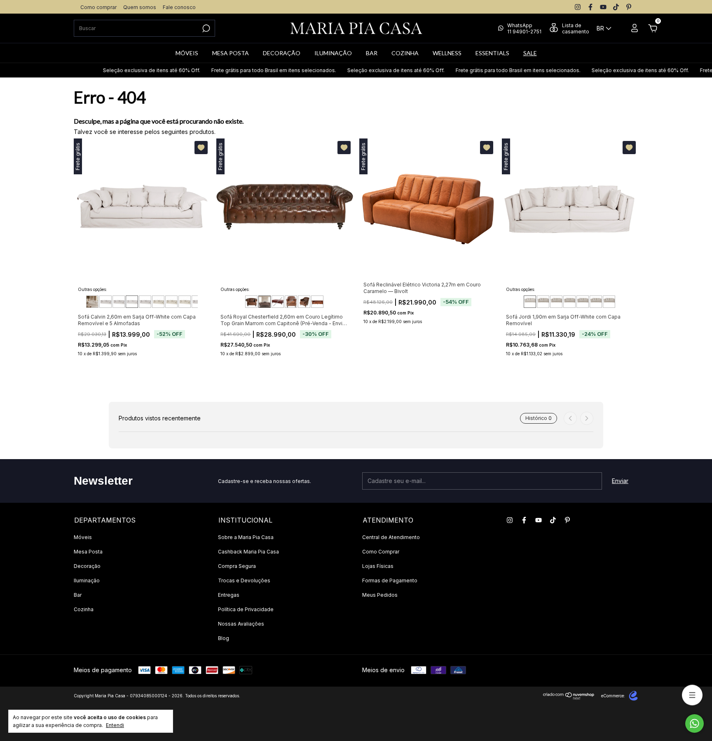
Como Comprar (380, 552)
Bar (78, 595)
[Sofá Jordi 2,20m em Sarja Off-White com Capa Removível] (556, 301)
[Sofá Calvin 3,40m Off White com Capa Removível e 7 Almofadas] (184, 301)
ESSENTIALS (492, 52)
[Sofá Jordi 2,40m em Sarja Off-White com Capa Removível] (569, 301)
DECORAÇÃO (281, 52)
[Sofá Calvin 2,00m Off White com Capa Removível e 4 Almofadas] (92, 301)
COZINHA (405, 52)
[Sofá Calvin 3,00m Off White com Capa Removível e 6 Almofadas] (158, 301)
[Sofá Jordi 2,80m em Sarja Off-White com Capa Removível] (596, 301)
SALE (530, 52)
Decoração (87, 566)
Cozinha (84, 609)
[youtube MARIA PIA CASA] (603, 7)
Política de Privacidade (246, 609)
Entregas (228, 595)
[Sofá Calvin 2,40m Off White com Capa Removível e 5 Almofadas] (118, 301)
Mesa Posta (88, 552)
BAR (371, 52)
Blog (223, 638)
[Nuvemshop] (569, 697)
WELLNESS (447, 52)
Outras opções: (92, 289)
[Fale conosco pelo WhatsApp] (694, 723)
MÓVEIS (187, 52)
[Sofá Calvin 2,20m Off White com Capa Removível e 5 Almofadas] (105, 301)
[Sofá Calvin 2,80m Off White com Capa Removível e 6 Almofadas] (145, 301)
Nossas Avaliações (241, 624)
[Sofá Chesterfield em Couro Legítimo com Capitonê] (317, 301)
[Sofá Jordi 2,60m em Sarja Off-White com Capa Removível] (582, 301)
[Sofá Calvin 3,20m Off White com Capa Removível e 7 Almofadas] (171, 301)
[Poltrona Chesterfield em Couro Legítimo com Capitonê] (304, 301)
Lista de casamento (575, 28)
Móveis (83, 537)
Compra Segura (237, 566)
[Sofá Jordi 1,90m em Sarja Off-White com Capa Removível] (530, 301)
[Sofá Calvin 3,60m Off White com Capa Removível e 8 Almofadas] (198, 301)
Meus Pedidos (380, 595)
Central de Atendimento (391, 537)
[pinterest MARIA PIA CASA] (628, 7)
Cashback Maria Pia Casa (248, 552)
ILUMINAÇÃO (333, 52)
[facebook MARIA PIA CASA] (590, 7)
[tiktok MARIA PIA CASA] (616, 7)
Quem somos (139, 7)
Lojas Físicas (377, 566)
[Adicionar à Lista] (201, 148)
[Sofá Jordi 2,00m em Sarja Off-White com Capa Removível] (543, 301)
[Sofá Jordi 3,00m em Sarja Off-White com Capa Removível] (609, 301)
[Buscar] (205, 28)
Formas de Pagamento (389, 580)
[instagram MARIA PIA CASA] (577, 7)
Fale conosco (179, 7)
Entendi (115, 725)
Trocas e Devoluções (244, 580)
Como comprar (98, 7)
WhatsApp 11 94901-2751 (524, 28)
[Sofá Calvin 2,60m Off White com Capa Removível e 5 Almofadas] (132, 301)
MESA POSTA (230, 52)
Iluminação (87, 580)
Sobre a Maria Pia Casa (246, 537)
